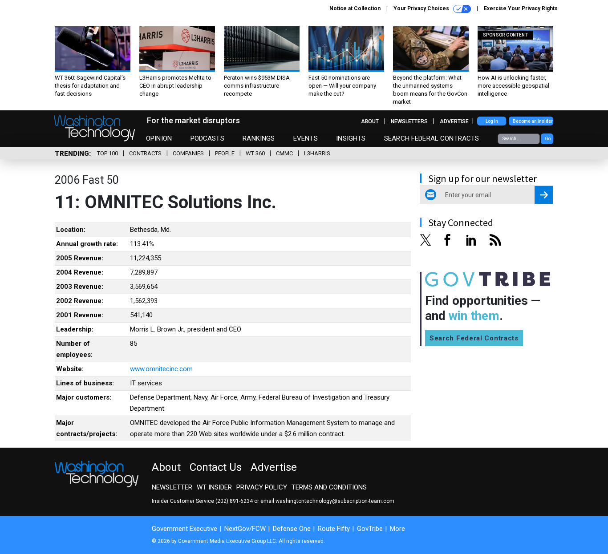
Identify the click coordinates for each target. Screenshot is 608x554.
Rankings (259, 138)
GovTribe (370, 529)
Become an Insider (533, 121)
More (397, 529)
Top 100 (107, 153)
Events (305, 138)
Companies (188, 153)
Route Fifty (334, 529)
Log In (492, 121)
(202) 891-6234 (234, 501)
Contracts (145, 153)
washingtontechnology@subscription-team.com (335, 501)
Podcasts (207, 138)
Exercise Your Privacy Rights (521, 8)
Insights (350, 138)
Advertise (454, 121)
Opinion (159, 138)
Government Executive (184, 529)
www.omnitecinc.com (161, 369)
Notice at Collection (355, 8)
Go (548, 138)
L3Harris (317, 153)
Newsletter (172, 487)
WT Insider (214, 487)
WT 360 (255, 153)
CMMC (284, 153)
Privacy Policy (261, 487)
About (370, 121)
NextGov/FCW (245, 529)
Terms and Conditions (329, 487)
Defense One (292, 529)
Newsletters (409, 121)
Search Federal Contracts (431, 138)
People (225, 153)
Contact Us (216, 467)
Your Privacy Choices (421, 8)
